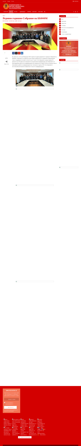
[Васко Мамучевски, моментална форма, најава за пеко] (8, 423)
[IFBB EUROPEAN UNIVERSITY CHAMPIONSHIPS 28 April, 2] (25, 423)
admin (6, 58)
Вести (11, 11)
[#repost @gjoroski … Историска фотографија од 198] (41, 423)
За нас (12, 1)
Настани (40, 11)
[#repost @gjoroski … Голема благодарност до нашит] (25, 431)
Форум (8, 1)
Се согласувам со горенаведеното (9, 403)
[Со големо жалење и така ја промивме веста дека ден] (8, 431)
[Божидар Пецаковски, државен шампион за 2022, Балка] (16, 431)
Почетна (6, 11)
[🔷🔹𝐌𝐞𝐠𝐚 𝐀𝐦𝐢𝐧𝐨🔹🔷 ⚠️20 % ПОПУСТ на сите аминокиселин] (41, 431)
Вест (4, 15)
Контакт (4, 1)
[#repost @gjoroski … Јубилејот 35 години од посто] (33, 431)
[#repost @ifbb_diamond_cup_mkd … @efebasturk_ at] (33, 423)
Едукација (22, 11)
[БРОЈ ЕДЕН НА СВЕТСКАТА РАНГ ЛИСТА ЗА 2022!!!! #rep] (16, 423)
